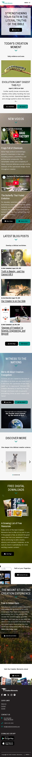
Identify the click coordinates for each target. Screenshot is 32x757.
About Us (3, 703)
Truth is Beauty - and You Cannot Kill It (12, 273)
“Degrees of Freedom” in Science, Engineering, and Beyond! (13, 330)
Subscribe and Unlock (10, 636)
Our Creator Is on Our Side (13, 301)
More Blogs (12, 344)
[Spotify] (15, 695)
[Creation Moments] (7, 2)
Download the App (23, 575)
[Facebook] (1, 695)
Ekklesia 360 (27, 754)
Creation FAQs (23, 221)
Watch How (16, 30)
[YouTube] (5, 695)
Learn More (8, 402)
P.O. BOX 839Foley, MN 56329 (8, 718)
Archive (23, 107)
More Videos (9, 221)
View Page (8, 554)
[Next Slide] (30, 462)
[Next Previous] (2, 462)
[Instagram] (11, 695)
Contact (3, 706)
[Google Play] (7, 738)
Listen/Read (11, 107)
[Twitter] (8, 695)
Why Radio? (22, 402)
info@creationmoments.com (12, 726)
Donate (3, 708)
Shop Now (16, 676)
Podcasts (25, 344)
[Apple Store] (7, 743)
